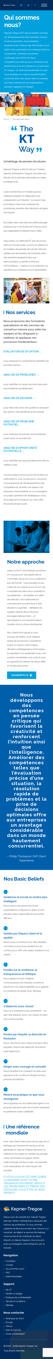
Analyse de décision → (19, 398)
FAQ (8, 1272)
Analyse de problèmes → (21, 374)
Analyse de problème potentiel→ (19, 423)
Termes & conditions (15, 1301)
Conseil (9, 1265)
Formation (10, 1261)
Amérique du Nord (15, 1318)
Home (6, 119)
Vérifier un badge (14, 1293)
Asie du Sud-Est (13, 1330)
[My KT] (21, 5)
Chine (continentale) (15, 1334)
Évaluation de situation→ (22, 351)
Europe (9, 1322)
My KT (9, 1290)
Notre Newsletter (14, 1276)
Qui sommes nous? (15, 1269)
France (9, 1326)
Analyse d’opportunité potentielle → (20, 449)
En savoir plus (19, 675)
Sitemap (9, 1305)
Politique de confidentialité (18, 1297)
